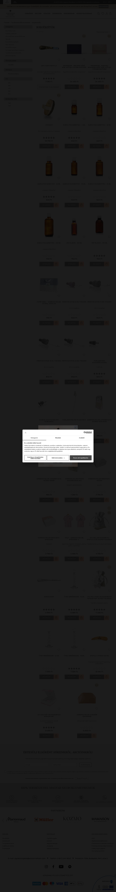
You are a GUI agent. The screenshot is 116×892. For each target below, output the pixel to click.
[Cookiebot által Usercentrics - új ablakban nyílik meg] (85, 432)
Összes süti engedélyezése (80, 458)
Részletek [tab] (58, 438)
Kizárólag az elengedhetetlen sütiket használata (35, 457)
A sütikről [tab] (81, 438)
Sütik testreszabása (57, 458)
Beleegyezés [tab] (34, 438)
